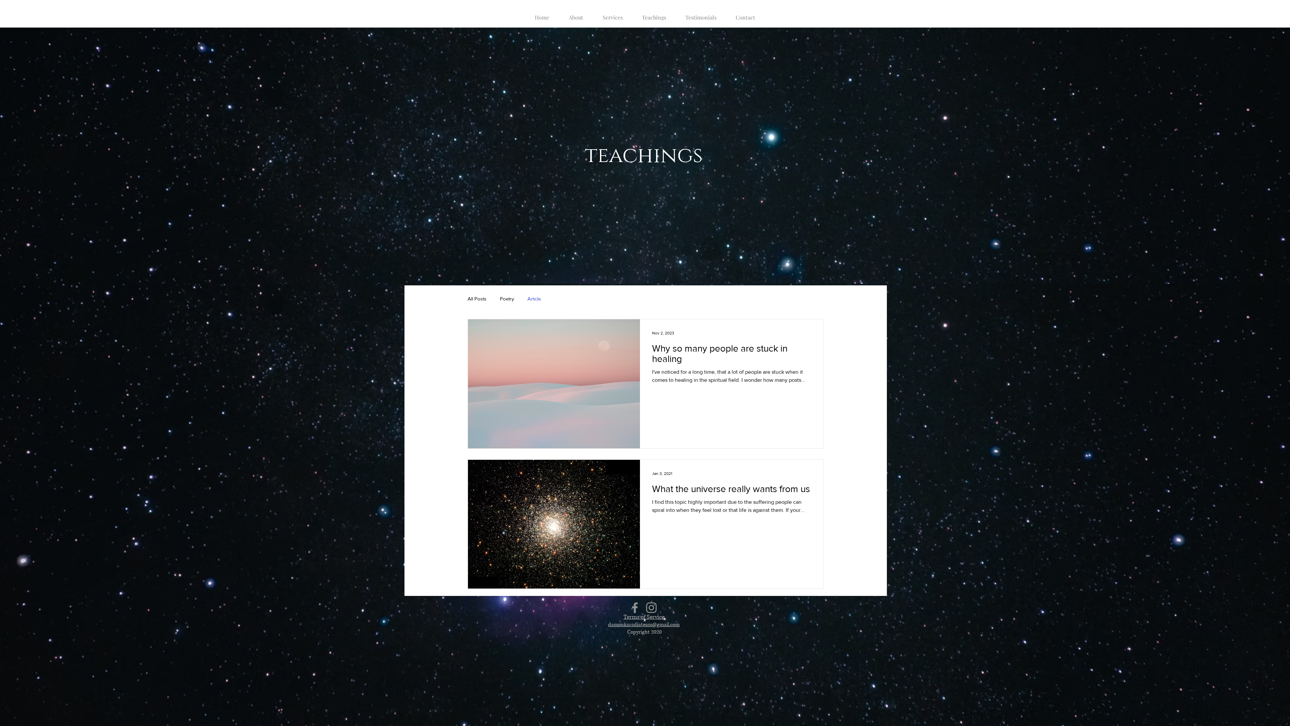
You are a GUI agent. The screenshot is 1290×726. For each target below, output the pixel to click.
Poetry (507, 298)
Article (534, 298)
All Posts (477, 298)
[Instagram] (651, 608)
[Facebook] (635, 608)
